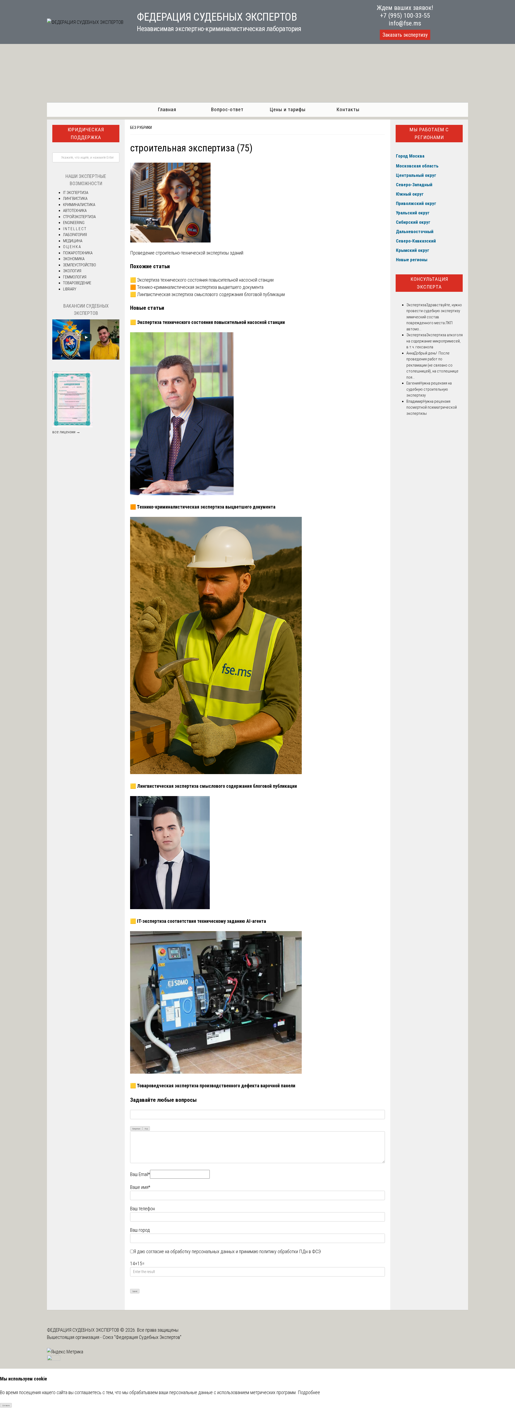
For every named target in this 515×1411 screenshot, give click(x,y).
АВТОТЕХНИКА (75, 210)
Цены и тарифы (288, 109)
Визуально (136, 1129)
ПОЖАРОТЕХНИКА (78, 253)
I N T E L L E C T (74, 228)
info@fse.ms (405, 23)
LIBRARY (69, 289)
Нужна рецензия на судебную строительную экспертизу (429, 389)
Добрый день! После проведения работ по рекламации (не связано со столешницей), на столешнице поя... (432, 365)
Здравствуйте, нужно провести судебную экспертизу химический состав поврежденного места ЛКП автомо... (434, 317)
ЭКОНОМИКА (73, 258)
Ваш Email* (140, 1174)
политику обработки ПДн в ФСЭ (290, 1251)
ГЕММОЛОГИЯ (74, 277)
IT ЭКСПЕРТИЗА (75, 192)
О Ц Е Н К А (72, 246)
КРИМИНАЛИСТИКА (79, 204)
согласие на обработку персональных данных (190, 1251)
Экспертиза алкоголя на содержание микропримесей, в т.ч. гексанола (434, 341)
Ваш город (140, 1230)
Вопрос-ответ (227, 109)
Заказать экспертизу (405, 35)
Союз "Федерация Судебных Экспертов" (142, 1337)
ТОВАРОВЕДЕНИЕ (77, 283)
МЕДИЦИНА (72, 240)
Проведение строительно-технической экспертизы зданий (186, 253)
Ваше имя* (140, 1187)
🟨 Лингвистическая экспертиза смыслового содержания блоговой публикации (207, 294)
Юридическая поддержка (86, 133)
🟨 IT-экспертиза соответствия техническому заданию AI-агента (198, 921)
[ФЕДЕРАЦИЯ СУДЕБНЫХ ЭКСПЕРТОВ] (85, 22)
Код (146, 1129)
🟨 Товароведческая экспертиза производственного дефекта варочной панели (212, 1085)
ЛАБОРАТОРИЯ (75, 234)
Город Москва (410, 156)
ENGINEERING (73, 222)
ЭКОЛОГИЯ (72, 270)
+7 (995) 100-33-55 (405, 15)
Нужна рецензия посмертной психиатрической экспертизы (431, 407)
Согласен (6, 1405)
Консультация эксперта (429, 283)
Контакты (348, 109)
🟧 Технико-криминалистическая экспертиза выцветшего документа (196, 287)
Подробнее (309, 1392)
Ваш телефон (142, 1208)
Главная (167, 109)
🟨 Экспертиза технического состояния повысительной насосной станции (202, 280)
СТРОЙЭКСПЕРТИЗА (79, 216)
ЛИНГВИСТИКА (75, 198)
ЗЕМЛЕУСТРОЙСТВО (79, 265)
